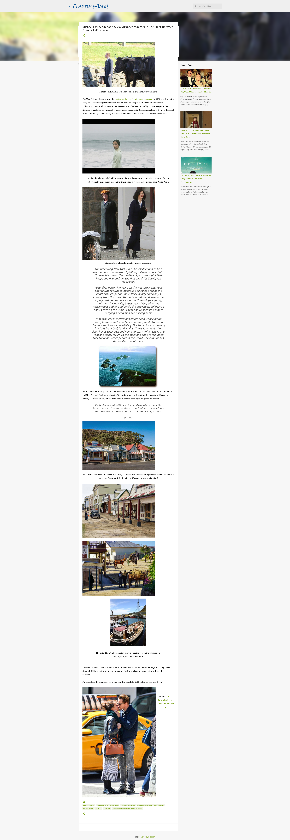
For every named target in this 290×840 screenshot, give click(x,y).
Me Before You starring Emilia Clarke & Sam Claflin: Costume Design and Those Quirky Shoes (195, 133)
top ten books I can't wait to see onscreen (133, 99)
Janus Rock (114, 805)
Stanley (98, 808)
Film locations (102, 805)
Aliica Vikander (88, 805)
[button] (83, 35)
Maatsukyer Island (128, 805)
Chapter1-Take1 (90, 6)
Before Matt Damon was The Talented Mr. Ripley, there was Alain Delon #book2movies (196, 179)
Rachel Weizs (88, 808)
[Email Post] (83, 802)
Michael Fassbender (144, 805)
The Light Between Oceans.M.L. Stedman (127, 808)
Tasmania (107, 808)
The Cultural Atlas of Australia (164, 700)
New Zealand (159, 805)
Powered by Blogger (146, 837)
